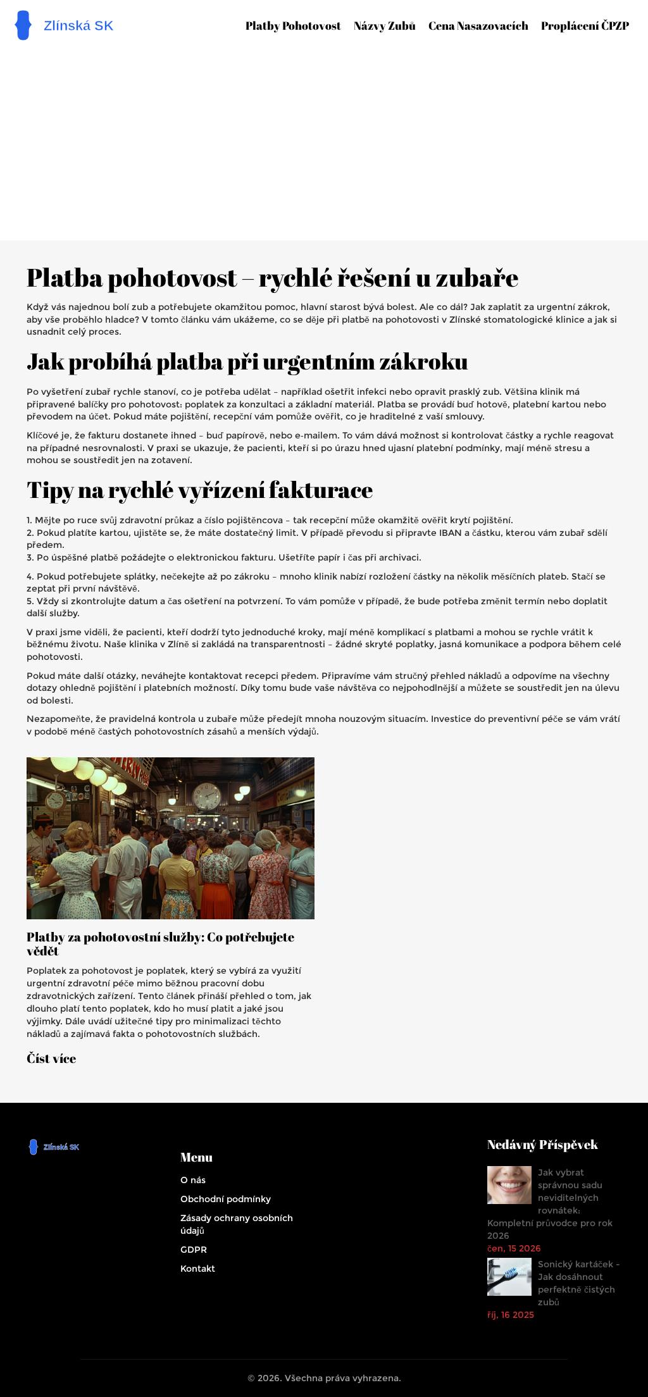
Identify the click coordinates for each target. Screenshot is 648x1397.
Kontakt (197, 1268)
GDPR (193, 1249)
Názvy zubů (385, 25)
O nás (193, 1180)
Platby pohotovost (293, 25)
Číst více (51, 1058)
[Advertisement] (328, 139)
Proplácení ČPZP (585, 25)
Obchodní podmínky (225, 1199)
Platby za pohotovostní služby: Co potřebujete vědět (160, 944)
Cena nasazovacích (478, 25)
